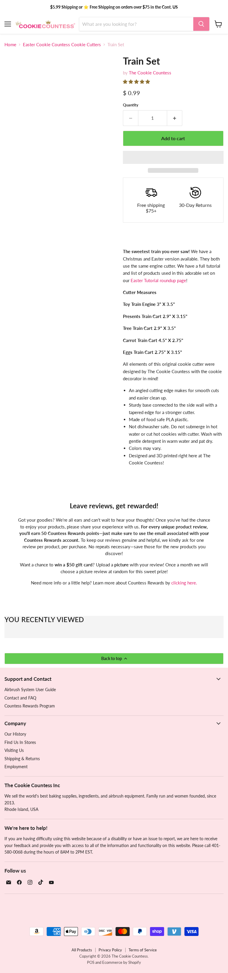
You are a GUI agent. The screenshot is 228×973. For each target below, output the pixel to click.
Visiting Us (14, 750)
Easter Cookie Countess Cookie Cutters (62, 44)
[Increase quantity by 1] (174, 118)
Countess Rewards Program (29, 705)
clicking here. (184, 582)
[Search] (201, 24)
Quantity (130, 105)
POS (90, 962)
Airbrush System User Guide (30, 689)
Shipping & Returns (22, 758)
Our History (15, 733)
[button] (137, 81)
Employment (16, 766)
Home (10, 44)
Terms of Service (143, 950)
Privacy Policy (110, 950)
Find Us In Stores (20, 742)
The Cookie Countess (150, 72)
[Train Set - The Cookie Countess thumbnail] (13, 183)
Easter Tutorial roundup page (158, 280)
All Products (82, 950)
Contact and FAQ (20, 697)
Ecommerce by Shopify (121, 962)
